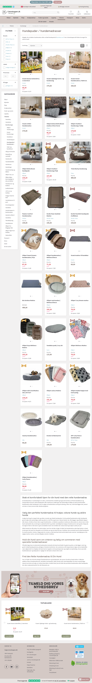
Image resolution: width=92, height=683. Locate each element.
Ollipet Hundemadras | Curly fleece (29, 478)
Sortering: (25, 45)
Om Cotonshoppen (31, 654)
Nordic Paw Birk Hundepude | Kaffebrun (80, 215)
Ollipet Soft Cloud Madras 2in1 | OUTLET (30, 392)
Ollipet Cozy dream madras (79, 300)
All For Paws (74, 440)
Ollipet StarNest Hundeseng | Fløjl (52, 170)
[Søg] (58, 12)
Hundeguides (30, 652)
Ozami (24, 83)
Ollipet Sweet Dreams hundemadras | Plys (29, 256)
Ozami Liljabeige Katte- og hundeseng (55, 80)
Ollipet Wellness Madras (79, 345)
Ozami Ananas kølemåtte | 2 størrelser (30, 80)
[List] (87, 45)
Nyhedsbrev (30, 667)
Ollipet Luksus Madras (54, 390)
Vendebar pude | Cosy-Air (55, 345)
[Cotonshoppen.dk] (11, 12)
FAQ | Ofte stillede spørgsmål (34, 649)
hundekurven (60, 37)
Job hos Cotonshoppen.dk (33, 660)
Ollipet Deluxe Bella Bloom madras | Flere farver (55, 125)
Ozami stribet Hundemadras (26, 125)
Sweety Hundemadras (29, 436)
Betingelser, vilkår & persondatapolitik (54, 650)
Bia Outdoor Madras (28, 300)
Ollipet (48, 128)
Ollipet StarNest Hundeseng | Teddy (77, 125)
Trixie (72, 173)
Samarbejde (30, 657)
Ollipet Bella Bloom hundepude (28, 170)
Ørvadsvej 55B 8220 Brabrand (8, 656)
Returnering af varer (54, 663)
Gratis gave (58, 2)
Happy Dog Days (31, 665)
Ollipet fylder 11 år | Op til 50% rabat (41, 2)
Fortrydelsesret (52, 672)
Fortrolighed (52, 658)
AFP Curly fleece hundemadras (76, 437)
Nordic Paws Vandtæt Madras (53, 215)
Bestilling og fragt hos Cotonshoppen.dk (54, 654)
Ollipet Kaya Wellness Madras (29, 346)
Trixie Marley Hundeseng (79, 169)
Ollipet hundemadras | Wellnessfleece (54, 256)
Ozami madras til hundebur (79, 255)
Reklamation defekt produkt (56, 660)
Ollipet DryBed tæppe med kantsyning (79, 392)
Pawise (24, 218)
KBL (23, 440)
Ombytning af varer (54, 666)
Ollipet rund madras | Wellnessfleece (53, 301)
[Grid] (82, 45)
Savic (48, 350)
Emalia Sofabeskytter (54, 436)
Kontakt (29, 662)
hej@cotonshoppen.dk (11, 650)
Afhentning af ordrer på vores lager (56, 669)
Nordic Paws (50, 218)
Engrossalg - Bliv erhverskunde (31, 671)
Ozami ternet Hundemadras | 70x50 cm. (79, 80)
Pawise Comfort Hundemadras (27, 215)
